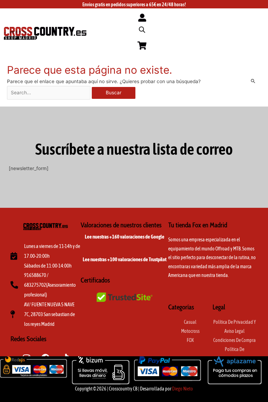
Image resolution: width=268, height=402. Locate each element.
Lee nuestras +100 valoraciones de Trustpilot (124, 259)
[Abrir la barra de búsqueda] (142, 30)
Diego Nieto (182, 389)
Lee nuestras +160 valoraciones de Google (124, 237)
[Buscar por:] (49, 92)
